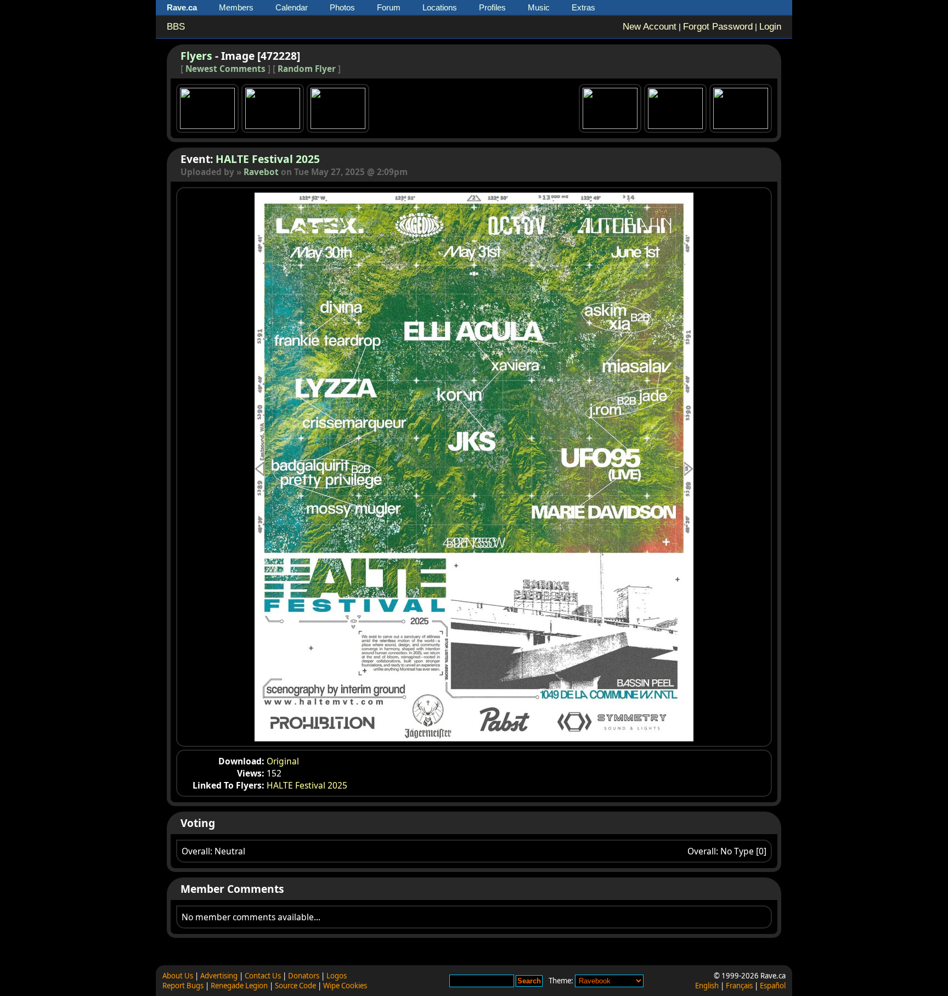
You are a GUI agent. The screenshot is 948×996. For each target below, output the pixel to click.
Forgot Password (718, 26)
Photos (342, 7)
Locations (439, 7)
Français (739, 986)
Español (773, 986)
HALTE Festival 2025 (268, 158)
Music (539, 7)
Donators (303, 976)
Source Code (295, 986)
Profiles (492, 7)
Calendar (291, 7)
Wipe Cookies (345, 986)
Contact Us (263, 976)
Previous (313, 467)
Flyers (196, 55)
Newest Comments (225, 69)
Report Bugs (183, 986)
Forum (388, 7)
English (707, 986)
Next (634, 467)
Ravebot (261, 172)
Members (236, 7)
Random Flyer (307, 69)
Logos (336, 976)
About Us (177, 976)
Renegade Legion (239, 986)
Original (283, 761)
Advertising (219, 976)
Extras (583, 7)
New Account (649, 26)
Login (770, 26)
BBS (176, 26)
